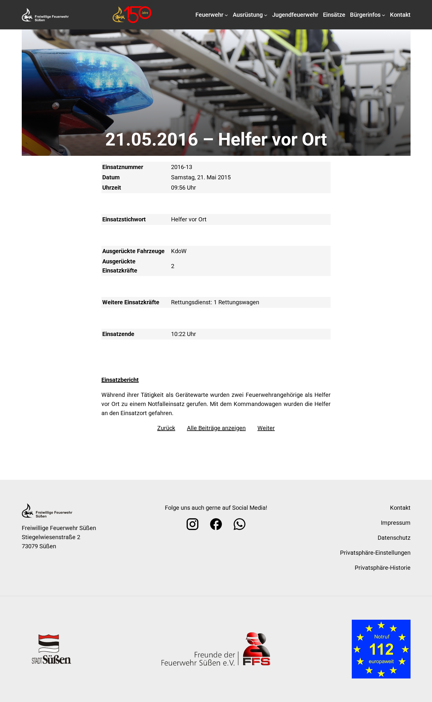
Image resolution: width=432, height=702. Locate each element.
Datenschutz (394, 537)
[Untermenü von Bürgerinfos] (383, 14)
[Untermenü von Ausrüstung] (265, 14)
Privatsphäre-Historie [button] (383, 567)
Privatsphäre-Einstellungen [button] (375, 552)
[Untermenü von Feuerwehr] (226, 14)
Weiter (266, 428)
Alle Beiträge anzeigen (216, 428)
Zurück (166, 428)
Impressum (396, 522)
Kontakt (400, 507)
